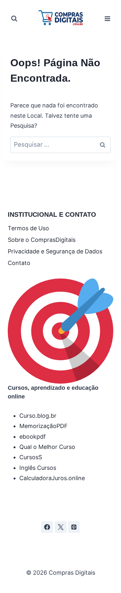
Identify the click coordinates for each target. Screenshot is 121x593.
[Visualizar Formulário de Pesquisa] (14, 18)
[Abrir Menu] (107, 18)
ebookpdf (32, 436)
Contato (19, 263)
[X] (60, 527)
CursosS (30, 457)
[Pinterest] (74, 527)
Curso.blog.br (37, 415)
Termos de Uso (28, 228)
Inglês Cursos (37, 467)
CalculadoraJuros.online (52, 478)
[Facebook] (47, 527)
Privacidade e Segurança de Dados (55, 251)
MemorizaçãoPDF (43, 426)
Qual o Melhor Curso (47, 446)
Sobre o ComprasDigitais (42, 239)
